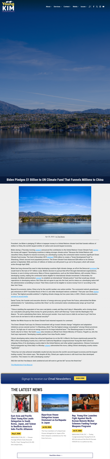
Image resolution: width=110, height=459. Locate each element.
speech (38, 250)
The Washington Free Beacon (21, 365)
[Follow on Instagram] (100, 6)
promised (93, 268)
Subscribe (80, 378)
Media (75, 7)
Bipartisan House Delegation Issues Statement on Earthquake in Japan (53, 418)
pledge (96, 292)
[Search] (90, 6)
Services (57, 7)
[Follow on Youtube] (103, 6)
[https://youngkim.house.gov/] (8, 6)
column (47, 345)
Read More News (55, 455)
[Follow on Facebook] (93, 6)
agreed (38, 278)
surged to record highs (19, 296)
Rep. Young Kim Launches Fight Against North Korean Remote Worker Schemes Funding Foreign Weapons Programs (84, 421)
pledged (50, 257)
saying (95, 250)
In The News (60, 237)
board (38, 332)
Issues (83, 7)
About (48, 7)
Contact (66, 7)
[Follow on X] (97, 6)
